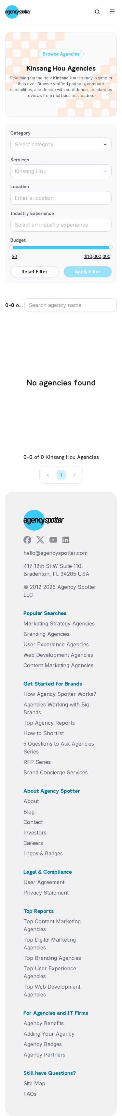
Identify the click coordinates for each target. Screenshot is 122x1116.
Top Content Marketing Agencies (52, 925)
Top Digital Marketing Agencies (49, 943)
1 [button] (61, 474)
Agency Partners (44, 1054)
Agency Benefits (43, 1023)
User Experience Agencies (56, 644)
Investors (35, 832)
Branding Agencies (46, 634)
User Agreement (43, 882)
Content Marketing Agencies (58, 665)
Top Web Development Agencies (51, 990)
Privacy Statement (46, 892)
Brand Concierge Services (55, 772)
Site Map (34, 1083)
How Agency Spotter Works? (59, 694)
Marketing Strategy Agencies (59, 623)
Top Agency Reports (49, 723)
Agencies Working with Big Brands (56, 708)
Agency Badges (42, 1044)
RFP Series (37, 762)
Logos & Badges (43, 853)
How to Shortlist (43, 733)
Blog (28, 811)
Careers (33, 843)
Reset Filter (34, 271)
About (31, 801)
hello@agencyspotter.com (55, 553)
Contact (33, 822)
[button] (48, 475)
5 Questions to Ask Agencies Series (58, 747)
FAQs (29, 1094)
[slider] (11, 248)
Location (19, 186)
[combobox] (61, 144)
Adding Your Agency (49, 1033)
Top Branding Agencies (52, 958)
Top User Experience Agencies (49, 972)
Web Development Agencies (58, 655)
